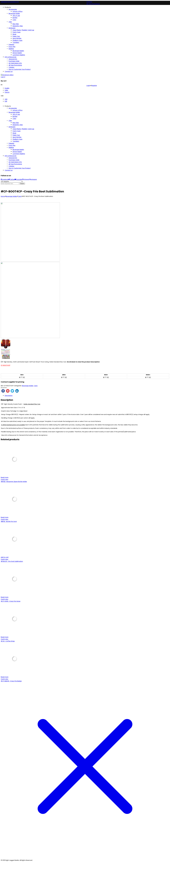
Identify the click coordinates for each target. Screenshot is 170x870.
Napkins (11, 147)
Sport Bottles (17, 137)
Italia (6, 90)
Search (22, 183)
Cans (14, 119)
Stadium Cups (17, 139)
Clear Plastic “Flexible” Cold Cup (23, 129)
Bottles (15, 116)
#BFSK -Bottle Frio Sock (9, 521)
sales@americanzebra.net (10, 2)
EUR (6, 101)
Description (8, 396)
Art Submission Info (15, 162)
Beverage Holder (14, 112)
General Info (13, 158)
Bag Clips (16, 123)
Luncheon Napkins (19, 154)
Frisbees (11, 143)
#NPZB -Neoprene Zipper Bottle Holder (14, 482)
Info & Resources (10, 156)
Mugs (14, 133)
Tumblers (16, 141)
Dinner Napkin (17, 152)
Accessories (13, 108)
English (7, 88)
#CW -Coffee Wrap (8, 641)
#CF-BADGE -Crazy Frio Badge (11, 681)
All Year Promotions (93, 4)
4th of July (16, 114)
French (7, 92)
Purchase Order (14, 160)
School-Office (17, 110)
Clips (10, 121)
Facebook (5, 179)
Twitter (12, 179)
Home (3, 196)
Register (94, 85)
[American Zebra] (7, 75)
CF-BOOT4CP (5, 365)
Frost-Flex (12, 145)
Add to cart (5, 557)
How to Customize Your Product (20, 168)
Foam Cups (16, 131)
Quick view (4, 479)
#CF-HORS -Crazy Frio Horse (10, 601)
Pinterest (26, 179)
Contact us (8, 170)
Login (88, 85)
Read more (4, 477)
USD (6, 99)
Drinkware (12, 127)
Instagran (33, 179)
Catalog (89, 2)
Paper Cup (16, 135)
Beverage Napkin (18, 150)
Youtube (19, 179)
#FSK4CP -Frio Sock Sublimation (12, 561)
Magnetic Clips (18, 125)
